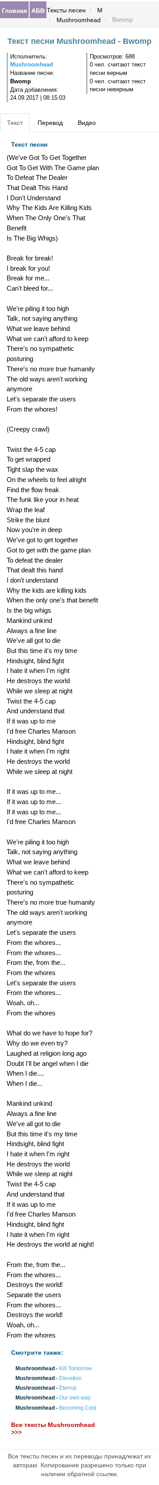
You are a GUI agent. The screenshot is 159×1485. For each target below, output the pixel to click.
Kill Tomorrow (75, 1368)
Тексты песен (66, 10)
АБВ (38, 10)
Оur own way (75, 1398)
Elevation (70, 1378)
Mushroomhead (79, 19)
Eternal (67, 1388)
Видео (87, 122)
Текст (15, 122)
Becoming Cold (77, 1408)
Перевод (50, 122)
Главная (14, 10)
